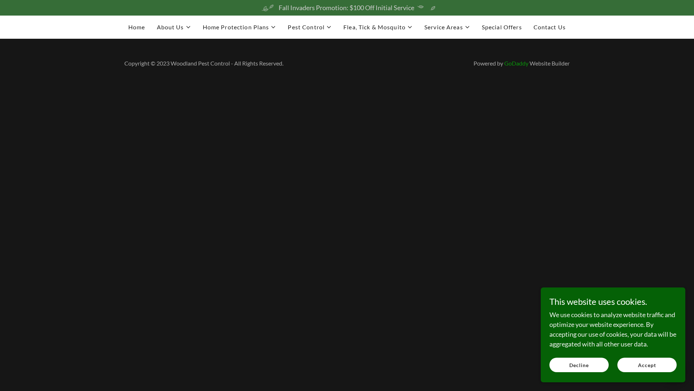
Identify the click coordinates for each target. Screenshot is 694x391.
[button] (174, 27)
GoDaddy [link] (516, 63)
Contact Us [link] (550, 27)
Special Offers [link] (502, 27)
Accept (647, 365)
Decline (579, 365)
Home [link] (136, 27)
